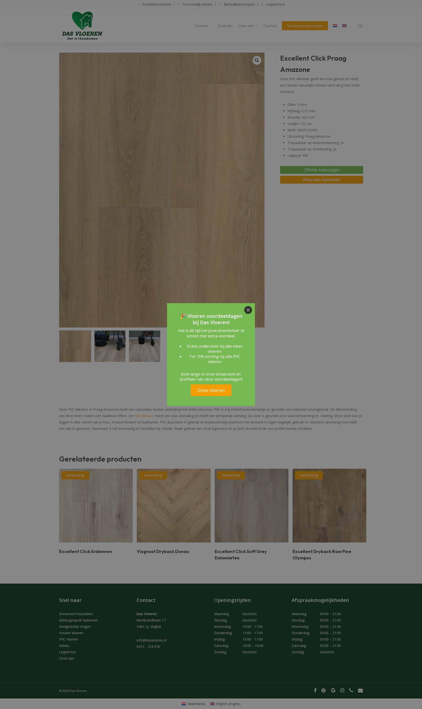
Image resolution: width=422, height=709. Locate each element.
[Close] (248, 310)
